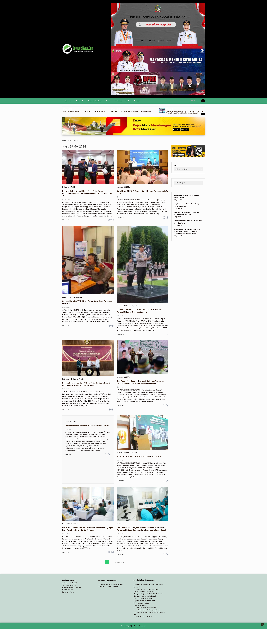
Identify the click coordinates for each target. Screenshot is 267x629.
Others (136, 101)
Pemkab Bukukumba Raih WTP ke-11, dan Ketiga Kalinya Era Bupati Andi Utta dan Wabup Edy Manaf (86, 384)
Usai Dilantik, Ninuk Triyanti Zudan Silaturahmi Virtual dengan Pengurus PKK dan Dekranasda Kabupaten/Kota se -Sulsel (142, 528)
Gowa (64, 297)
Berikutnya (119, 562)
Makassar (65, 187)
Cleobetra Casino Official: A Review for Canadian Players (83, 111)
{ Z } (130, 626)
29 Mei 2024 (67, 199)
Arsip (175, 165)
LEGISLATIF (66, 524)
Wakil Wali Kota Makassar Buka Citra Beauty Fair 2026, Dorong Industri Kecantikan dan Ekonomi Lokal (137, 112)
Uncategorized (70, 421)
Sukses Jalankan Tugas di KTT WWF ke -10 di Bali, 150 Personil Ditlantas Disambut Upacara (139, 311)
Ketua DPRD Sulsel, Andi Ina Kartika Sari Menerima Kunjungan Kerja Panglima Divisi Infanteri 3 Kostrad (87, 528)
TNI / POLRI (77, 297)
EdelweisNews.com (139, 626)
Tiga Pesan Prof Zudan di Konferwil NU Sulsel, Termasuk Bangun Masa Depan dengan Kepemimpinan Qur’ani (140, 382)
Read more (65, 220)
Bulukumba (66, 379)
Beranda (68, 101)
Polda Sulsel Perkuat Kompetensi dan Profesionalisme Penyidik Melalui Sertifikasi (184, 112)
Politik (108, 101)
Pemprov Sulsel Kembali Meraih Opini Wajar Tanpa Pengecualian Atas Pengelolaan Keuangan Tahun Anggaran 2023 (87, 193)
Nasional (79, 101)
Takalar (81, 379)
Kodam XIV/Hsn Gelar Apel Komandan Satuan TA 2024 (139, 456)
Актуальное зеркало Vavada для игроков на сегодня (87, 425)
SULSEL (72, 187)
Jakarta (119, 524)
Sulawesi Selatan (94, 101)
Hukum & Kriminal (122, 101)
